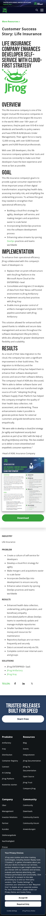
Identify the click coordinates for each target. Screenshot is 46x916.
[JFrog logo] (6, 10)
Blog (25, 743)
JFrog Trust (27, 782)
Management (7, 811)
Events (26, 749)
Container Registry (10, 761)
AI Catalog (6, 772)
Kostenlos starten (9, 784)
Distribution (7, 755)
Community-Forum (31, 823)
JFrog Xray (12, 674)
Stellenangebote (9, 835)
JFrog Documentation (32, 761)
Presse (5, 847)
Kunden (5, 829)
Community (28, 805)
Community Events (31, 817)
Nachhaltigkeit (8, 841)
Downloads (27, 811)
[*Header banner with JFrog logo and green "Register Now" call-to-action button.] (23, 3)
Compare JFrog (29, 788)
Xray (4, 749)
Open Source (28, 776)
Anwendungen (29, 829)
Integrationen (29, 755)
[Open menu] (42, 10)
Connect (5, 766)
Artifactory (6, 743)
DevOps (11, 241)
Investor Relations (9, 817)
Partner (5, 823)
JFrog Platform (8, 778)
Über (4, 805)
